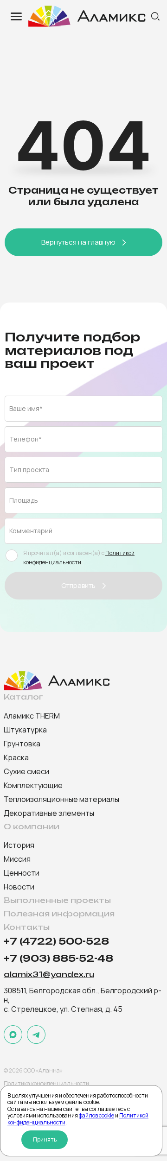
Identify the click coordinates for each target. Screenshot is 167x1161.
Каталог (23, 697)
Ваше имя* (26, 408)
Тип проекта (29, 469)
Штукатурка (25, 730)
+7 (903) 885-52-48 (58, 958)
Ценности (21, 873)
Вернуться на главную (78, 242)
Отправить (78, 585)
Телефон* (25, 439)
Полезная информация (59, 913)
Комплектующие (33, 785)
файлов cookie (96, 1115)
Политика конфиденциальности (46, 1083)
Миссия (17, 859)
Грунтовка (22, 743)
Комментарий (30, 530)
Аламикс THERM (32, 716)
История (19, 845)
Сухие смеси (26, 771)
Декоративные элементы (49, 813)
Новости (19, 887)
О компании (31, 826)
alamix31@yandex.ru (49, 975)
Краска (16, 757)
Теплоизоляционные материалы (61, 799)
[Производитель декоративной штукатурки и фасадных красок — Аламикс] (88, 16)
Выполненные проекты (57, 900)
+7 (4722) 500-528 (56, 941)
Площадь (23, 500)
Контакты (27, 927)
